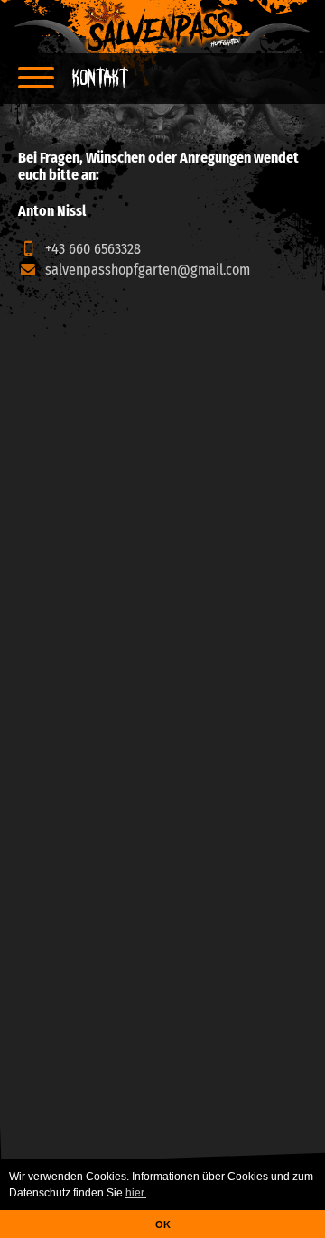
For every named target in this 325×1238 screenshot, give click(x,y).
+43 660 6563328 (91, 248)
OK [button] (163, 1224)
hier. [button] (135, 1193)
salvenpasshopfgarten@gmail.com (147, 269)
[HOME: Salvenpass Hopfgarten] (162, 26)
